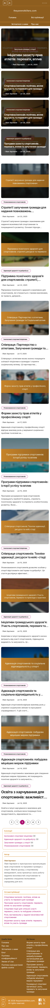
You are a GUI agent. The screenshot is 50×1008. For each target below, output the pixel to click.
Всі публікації (37, 17)
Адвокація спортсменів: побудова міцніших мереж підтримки (37, 978)
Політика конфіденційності (9, 957)
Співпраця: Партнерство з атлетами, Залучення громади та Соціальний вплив (23, 348)
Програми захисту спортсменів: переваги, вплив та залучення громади (37, 968)
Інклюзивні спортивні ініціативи (25, 49)
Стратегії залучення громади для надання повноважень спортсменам (23, 211)
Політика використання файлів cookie (12, 966)
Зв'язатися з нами (19, 24)
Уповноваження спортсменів (14, 202)
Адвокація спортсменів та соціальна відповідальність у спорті (20, 694)
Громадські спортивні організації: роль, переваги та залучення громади (37, 988)
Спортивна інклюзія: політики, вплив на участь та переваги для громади (25, 59)
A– (10, 3)
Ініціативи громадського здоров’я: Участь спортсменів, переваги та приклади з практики (24, 625)
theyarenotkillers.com (25, 10)
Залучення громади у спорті (17, 842)
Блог (4, 952)
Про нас (35, 24)
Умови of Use (8, 961)
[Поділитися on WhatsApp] (44, 1004)
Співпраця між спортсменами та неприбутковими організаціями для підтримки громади (35, 956)
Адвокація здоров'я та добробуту (19, 139)
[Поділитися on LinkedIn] (40, 1004)
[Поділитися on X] (44, 1001)
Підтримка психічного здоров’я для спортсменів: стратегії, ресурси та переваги (22, 279)
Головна (12, 17)
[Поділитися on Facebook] (40, 1001)
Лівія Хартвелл (19, 65)
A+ (5, 3)
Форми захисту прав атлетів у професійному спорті (37, 945)
